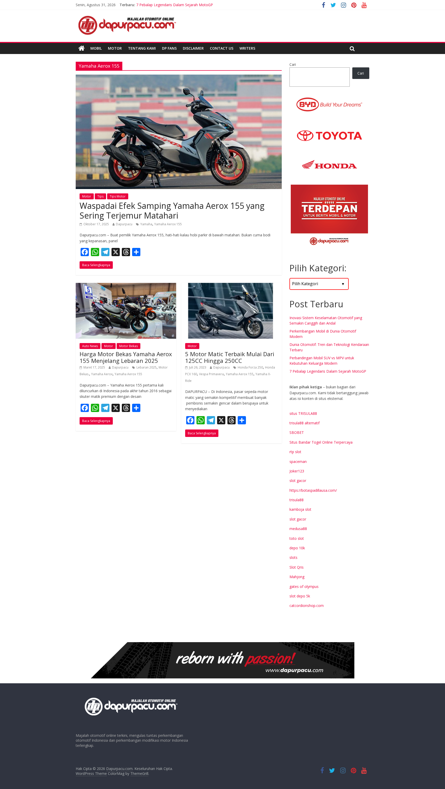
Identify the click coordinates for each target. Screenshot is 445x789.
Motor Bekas (128, 346)
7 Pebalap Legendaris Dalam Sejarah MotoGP (327, 371)
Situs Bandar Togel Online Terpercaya (321, 442)
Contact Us (221, 48)
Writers (247, 48)
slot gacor (297, 480)
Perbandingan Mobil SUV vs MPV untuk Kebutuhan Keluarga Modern (193, 4)
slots (293, 557)
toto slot (296, 538)
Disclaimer (193, 48)
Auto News (90, 346)
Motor (115, 48)
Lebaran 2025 (146, 367)
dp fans (169, 48)
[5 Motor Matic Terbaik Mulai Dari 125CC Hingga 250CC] (231, 286)
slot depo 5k (299, 596)
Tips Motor (118, 196)
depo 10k (297, 547)
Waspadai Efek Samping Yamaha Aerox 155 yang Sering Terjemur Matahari (172, 210)
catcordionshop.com (306, 605)
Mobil (96, 48)
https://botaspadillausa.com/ (313, 490)
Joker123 (296, 471)
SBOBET (296, 432)
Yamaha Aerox (102, 374)
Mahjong (296, 576)
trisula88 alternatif (304, 422)
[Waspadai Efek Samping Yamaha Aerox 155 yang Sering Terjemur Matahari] (179, 77)
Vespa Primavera (211, 374)
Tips (100, 196)
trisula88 (296, 499)
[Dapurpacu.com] (81, 48)
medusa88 (298, 528)
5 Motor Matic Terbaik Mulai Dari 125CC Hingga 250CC (229, 357)
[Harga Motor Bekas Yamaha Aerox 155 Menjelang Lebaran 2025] (126, 286)
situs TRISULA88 (303, 413)
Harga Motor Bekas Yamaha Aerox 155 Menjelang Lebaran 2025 (126, 357)
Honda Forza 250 (250, 367)
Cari (292, 64)
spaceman (298, 461)
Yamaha (146, 224)
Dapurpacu (124, 224)
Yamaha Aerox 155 (168, 224)
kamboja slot (300, 509)
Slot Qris (296, 567)
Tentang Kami (142, 48)
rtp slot (295, 451)
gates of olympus (304, 586)
